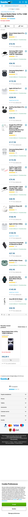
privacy (15, 499)
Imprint (15, 441)
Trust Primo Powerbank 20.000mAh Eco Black (16, 243)
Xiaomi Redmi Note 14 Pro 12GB (7, 11)
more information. (14, 439)
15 (9, 314)
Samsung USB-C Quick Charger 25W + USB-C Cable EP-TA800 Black (16, 188)
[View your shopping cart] (25, 2)
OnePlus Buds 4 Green (15, 260)
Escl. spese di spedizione (11, 363)
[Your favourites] (22, 2)
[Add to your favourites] (26, 33)
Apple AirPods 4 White (16, 224)
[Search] (25, 6)
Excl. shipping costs (17, 46)
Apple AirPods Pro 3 (15, 88)
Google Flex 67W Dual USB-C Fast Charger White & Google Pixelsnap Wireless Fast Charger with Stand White (16, 129)
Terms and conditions (9, 443)
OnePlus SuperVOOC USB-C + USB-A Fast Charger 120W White (15, 168)
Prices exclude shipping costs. (15, 436)
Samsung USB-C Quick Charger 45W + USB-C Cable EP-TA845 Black (16, 52)
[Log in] (19, 2)
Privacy (11, 441)
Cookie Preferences (22, 441)
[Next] (26, 314)
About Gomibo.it (5, 441)
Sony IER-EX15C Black (15, 299)
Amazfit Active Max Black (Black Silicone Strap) (15, 278)
